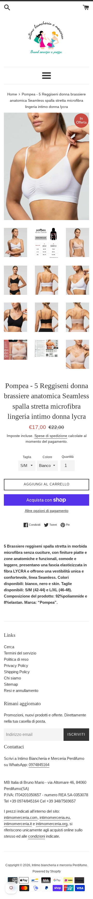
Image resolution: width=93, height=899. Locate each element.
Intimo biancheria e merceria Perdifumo (59, 865)
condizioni (36, 836)
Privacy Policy (16, 665)
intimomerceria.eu (55, 817)
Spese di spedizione (50, 436)
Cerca (9, 647)
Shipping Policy (17, 672)
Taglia (27, 457)
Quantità (68, 457)
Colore (47, 457)
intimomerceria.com (20, 817)
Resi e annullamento (21, 690)
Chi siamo (12, 678)
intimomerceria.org (51, 823)
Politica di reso (16, 659)
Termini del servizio (20, 653)
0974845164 (39, 764)
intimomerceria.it (18, 823)
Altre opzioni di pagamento (46, 511)
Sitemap (11, 684)
